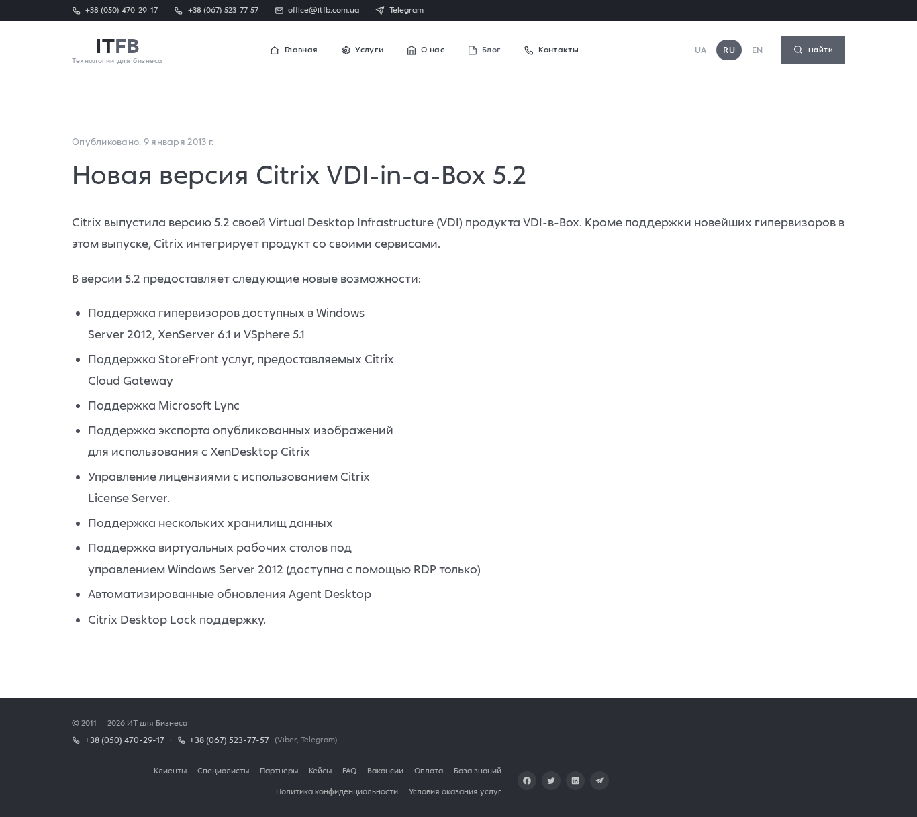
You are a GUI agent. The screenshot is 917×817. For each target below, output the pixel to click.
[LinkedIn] (575, 780)
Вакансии (385, 770)
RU (729, 50)
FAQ (349, 770)
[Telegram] (599, 780)
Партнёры (279, 770)
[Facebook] (527, 780)
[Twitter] (551, 780)
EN (757, 50)
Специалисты (223, 770)
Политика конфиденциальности (337, 791)
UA (701, 50)
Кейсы (320, 770)
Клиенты (170, 770)
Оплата (428, 770)
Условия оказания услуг (455, 791)
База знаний (477, 770)
